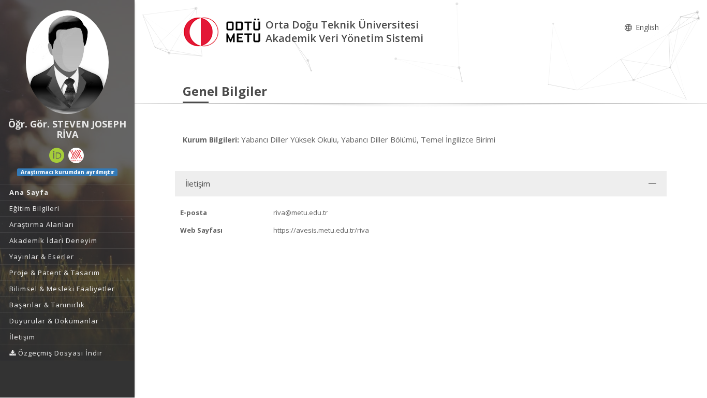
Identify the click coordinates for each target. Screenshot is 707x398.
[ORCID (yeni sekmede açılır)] (57, 155)
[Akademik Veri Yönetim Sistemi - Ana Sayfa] (224, 30)
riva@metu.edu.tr (300, 212)
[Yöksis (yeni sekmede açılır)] (76, 155)
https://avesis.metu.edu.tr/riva (321, 230)
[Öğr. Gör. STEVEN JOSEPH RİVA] (67, 62)
